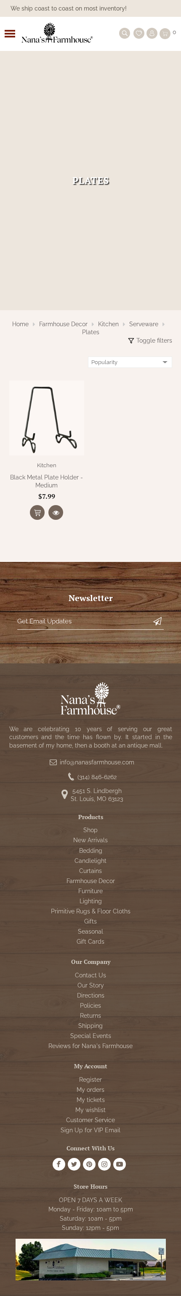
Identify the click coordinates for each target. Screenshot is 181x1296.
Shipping (90, 1025)
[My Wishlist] (138, 33)
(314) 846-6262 (97, 777)
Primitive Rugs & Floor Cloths (90, 911)
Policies (90, 1005)
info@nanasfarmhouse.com (97, 762)
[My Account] (151, 33)
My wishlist (90, 1110)
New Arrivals (90, 840)
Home (20, 324)
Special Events (90, 1036)
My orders (90, 1089)
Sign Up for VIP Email (90, 1130)
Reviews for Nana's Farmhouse (90, 1046)
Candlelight (90, 860)
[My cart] (165, 33)
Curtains (90, 871)
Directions (90, 995)
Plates (90, 332)
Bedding (90, 850)
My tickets (91, 1099)
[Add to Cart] (37, 512)
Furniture (90, 891)
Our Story (90, 985)
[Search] (124, 33)
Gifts (90, 921)
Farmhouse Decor (63, 324)
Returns (90, 1015)
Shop (90, 830)
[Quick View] (55, 512)
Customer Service (90, 1120)
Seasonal (90, 931)
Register (90, 1079)
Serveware (143, 324)
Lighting (91, 901)
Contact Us (90, 975)
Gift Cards (90, 941)
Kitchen (108, 324)
